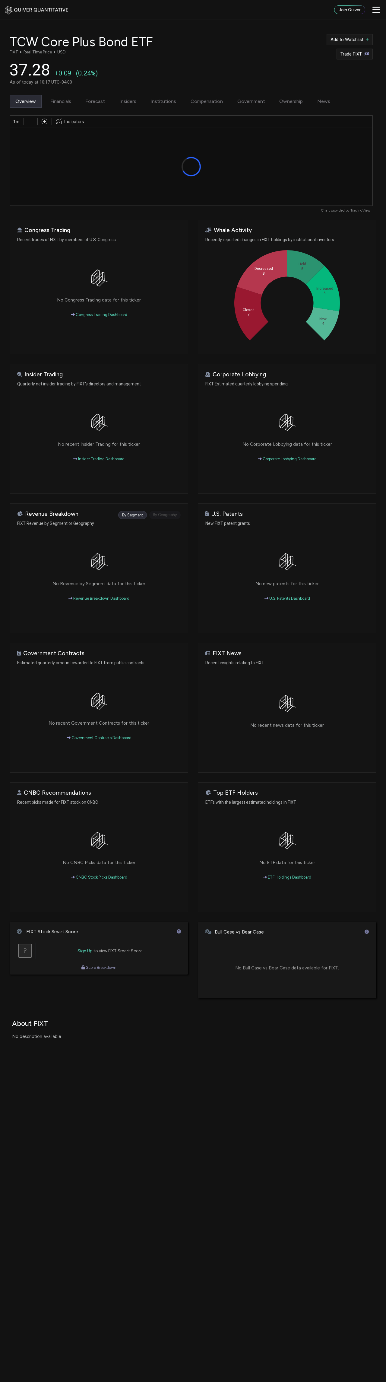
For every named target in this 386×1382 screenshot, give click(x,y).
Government (251, 101)
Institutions (163, 101)
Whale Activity (233, 230)
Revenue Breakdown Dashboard (100, 598)
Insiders (127, 101)
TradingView (360, 210)
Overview (25, 101)
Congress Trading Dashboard (101, 314)
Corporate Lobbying (239, 374)
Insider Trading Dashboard (101, 459)
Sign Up (85, 950)
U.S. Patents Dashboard (289, 598)
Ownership (291, 101)
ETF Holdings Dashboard (289, 877)
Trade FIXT (351, 54)
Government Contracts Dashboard (101, 738)
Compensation (207, 101)
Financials (60, 101)
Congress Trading (47, 230)
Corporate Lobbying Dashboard (289, 459)
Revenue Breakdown (51, 514)
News (323, 101)
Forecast (95, 101)
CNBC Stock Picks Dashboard (101, 877)
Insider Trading (43, 374)
